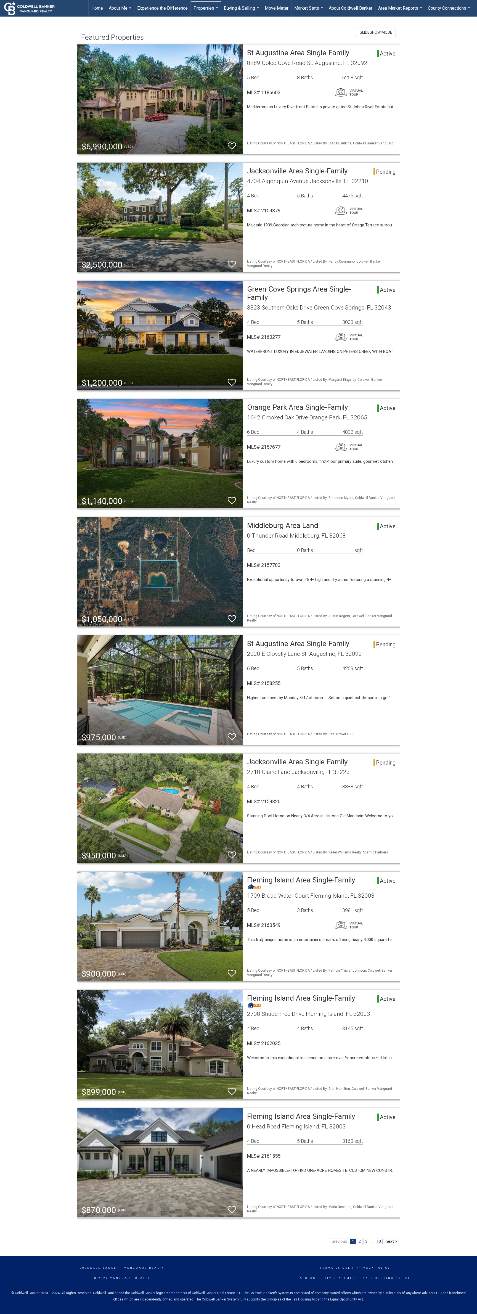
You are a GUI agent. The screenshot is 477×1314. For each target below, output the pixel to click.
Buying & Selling (242, 11)
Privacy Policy (373, 1268)
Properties (206, 11)
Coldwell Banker (99, 1268)
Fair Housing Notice (386, 1278)
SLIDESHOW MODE (376, 32)
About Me (121, 11)
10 (379, 1241)
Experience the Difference (162, 8)
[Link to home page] (32, 8)
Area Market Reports (400, 11)
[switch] (232, 146)
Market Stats (309, 11)
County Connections (449, 11)
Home (97, 8)
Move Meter (276, 8)
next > (391, 1241)
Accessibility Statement (329, 1278)
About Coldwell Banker (350, 8)
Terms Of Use (335, 1268)
